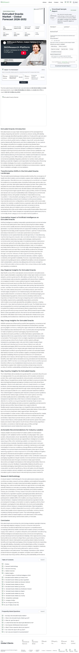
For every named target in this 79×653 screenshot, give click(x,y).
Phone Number (54, 38)
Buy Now (23, 82)
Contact (56, 2)
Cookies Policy (37, 651)
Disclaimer (48, 650)
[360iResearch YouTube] (68, 2)
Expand (42, 559)
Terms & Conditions (23, 651)
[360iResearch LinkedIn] (65, 2)
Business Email (54, 31)
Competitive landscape (56, 51)
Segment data (64, 49)
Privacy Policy (31, 651)
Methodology (54, 46)
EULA (43, 650)
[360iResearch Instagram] (71, 2)
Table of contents (62, 46)
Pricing (71, 49)
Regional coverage (55, 49)
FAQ (61, 2)
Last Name (67, 26)
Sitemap (55, 650)
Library (44, 2)
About (50, 2)
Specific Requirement (55, 54)
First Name (53, 26)
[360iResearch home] (7, 2)
